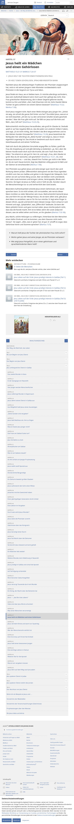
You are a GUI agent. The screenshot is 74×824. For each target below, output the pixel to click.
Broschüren (30, 743)
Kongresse (53, 758)
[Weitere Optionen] (71, 11)
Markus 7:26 (11, 107)
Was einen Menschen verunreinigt (19, 610)
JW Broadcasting (31, 764)
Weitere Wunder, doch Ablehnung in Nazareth (23, 557)
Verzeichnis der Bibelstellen (16, 699)
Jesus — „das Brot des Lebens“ (18, 596)
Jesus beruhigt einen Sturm (17, 531)
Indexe (28, 759)
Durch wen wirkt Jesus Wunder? (18, 511)
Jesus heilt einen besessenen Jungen (20, 642)
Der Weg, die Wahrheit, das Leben (18, 347)
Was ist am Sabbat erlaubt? (17, 452)
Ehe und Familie (7, 751)
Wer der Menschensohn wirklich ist (20, 629)
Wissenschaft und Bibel (9, 762)
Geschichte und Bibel (8, 764)
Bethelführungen (54, 750)
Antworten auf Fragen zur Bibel (11, 737)
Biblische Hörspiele (32, 772)
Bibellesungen (30, 775)
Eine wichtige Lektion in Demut (18, 649)
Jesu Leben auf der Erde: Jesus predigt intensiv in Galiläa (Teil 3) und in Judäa (40, 299)
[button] (22, 7)
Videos (28, 767)
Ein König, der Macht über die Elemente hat (22, 590)
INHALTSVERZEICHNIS (37, 341)
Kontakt (52, 748)
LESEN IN (44, 15)
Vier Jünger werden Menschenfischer (20, 386)
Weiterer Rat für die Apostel (17, 656)
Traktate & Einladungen (33, 745)
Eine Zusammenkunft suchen (27, 784)
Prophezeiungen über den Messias (19, 708)
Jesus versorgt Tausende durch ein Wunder (22, 583)
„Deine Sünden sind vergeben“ (18, 413)
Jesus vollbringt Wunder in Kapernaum (21, 393)
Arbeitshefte (30, 754)
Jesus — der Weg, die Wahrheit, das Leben (26, 11)
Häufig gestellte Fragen (56, 742)
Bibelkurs (5, 743)
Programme (30, 756)
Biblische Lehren (7, 734)
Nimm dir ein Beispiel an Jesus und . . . (19, 694)
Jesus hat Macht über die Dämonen (20, 537)
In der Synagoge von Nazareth (18, 380)
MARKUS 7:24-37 (29, 71)
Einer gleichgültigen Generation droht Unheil (23, 498)
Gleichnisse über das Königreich (19, 524)
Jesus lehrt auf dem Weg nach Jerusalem (21, 669)
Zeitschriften (30, 751)
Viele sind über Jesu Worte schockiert (20, 603)
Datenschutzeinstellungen (46, 815)
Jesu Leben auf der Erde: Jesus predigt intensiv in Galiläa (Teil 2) (40, 288)
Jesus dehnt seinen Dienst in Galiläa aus (21, 400)
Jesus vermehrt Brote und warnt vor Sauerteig (23, 623)
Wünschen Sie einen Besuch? (58, 745)
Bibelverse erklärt (7, 740)
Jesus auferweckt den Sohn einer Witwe (21, 485)
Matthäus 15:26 (41, 134)
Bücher (11, 11)
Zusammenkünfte (55, 753)
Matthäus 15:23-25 (31, 122)
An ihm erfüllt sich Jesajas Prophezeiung (21, 459)
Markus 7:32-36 (58, 212)
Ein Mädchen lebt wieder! (16, 550)
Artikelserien (30, 748)
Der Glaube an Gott (8, 759)
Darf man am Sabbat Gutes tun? (19, 432)
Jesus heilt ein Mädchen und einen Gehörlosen (24, 616)
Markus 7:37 (45, 224)
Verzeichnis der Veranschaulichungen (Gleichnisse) (24, 704)
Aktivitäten (53, 761)
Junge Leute (6, 754)
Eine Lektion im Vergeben (16, 505)
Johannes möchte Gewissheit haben (20, 491)
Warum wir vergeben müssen (18, 662)
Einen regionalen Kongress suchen (43, 784)
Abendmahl (53, 756)
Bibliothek (3, 11)
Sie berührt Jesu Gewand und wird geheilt (22, 544)
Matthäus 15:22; (57, 104)
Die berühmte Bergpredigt (17, 472)
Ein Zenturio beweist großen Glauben (20, 478)
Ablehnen (16, 820)
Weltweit (52, 766)
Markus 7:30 (36, 164)
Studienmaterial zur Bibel (9, 745)
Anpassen (25, 820)
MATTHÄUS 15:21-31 (14, 71)
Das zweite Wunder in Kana (17, 373)
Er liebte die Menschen (23, 266)
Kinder (4, 756)
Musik (28, 770)
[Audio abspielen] (63, 11)
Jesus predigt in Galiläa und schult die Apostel (23, 564)
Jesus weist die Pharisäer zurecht (19, 518)
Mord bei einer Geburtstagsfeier (19, 577)
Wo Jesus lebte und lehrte (15, 713)
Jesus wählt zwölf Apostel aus (18, 465)
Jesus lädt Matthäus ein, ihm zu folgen (21, 419)
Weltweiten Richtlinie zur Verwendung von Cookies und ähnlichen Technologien (29, 813)
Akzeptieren (7, 820)
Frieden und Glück (8, 748)
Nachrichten (53, 734)
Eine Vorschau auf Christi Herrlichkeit (20, 636)
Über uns (52, 739)
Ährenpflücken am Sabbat (16, 446)
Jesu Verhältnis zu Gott (15, 439)
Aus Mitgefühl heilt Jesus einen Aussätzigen (22, 406)
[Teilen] (67, 11)
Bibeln (28, 737)
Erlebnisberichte (54, 764)
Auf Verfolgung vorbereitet (17, 570)
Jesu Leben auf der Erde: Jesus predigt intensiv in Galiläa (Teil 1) (40, 277)
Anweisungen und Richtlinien (34, 762)
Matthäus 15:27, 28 (50, 157)
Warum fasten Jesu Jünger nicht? (19, 426)
